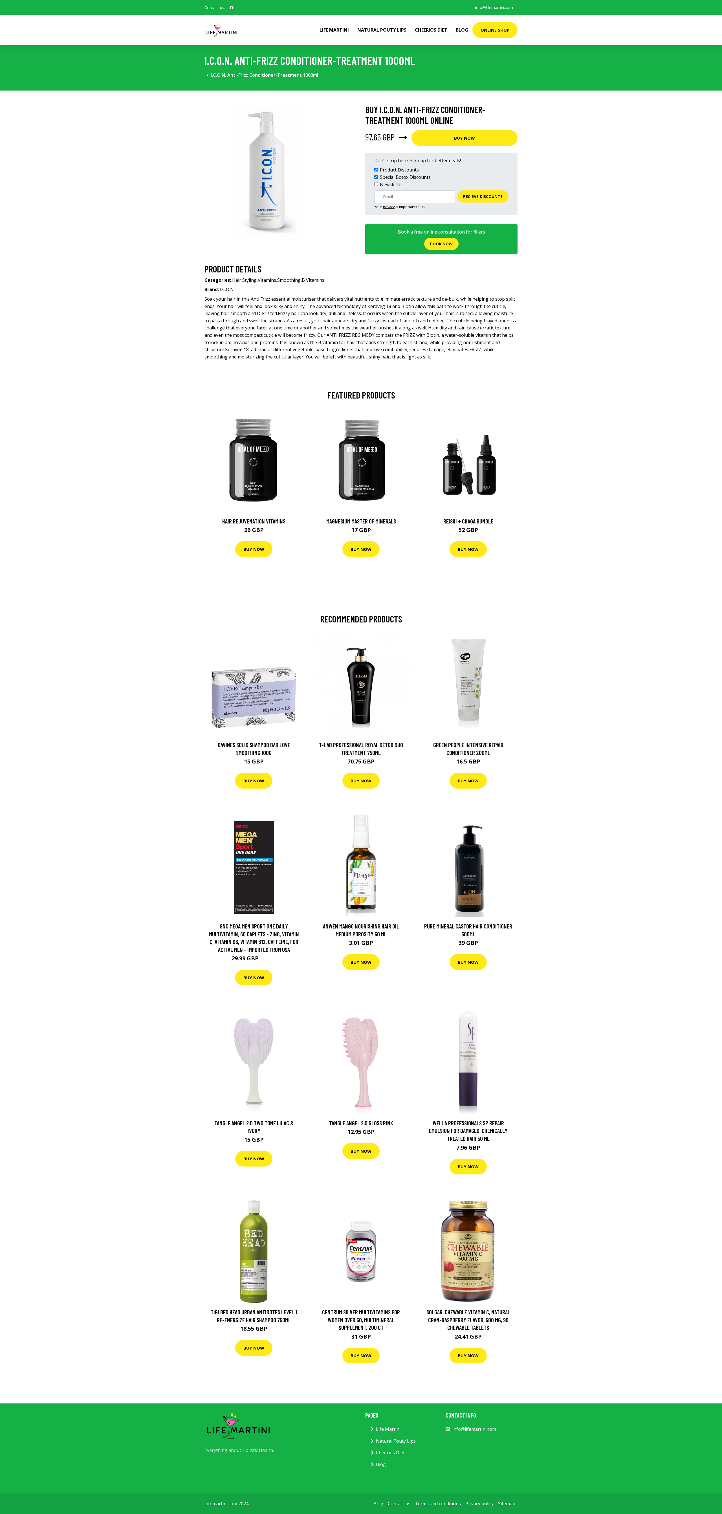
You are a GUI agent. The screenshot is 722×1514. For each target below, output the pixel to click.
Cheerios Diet (431, 30)
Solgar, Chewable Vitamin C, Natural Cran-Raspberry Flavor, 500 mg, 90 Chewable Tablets (468, 1319)
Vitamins (267, 280)
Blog (462, 30)
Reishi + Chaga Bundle (468, 521)
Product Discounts (399, 170)
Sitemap (506, 1503)
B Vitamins (313, 280)
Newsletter (391, 184)
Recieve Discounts (483, 196)
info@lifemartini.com (494, 7)
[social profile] (231, 7)
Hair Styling (244, 280)
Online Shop (495, 30)
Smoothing (289, 280)
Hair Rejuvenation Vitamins (253, 521)
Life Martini (334, 30)
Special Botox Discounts (405, 177)
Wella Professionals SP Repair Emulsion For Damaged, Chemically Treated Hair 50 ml (468, 1130)
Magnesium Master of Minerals (361, 521)
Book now (441, 244)
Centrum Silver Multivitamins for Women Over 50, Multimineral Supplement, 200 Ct (361, 1319)
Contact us (399, 1503)
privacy (389, 206)
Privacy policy (479, 1503)
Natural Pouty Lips (381, 30)
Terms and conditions (438, 1503)
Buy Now (464, 138)
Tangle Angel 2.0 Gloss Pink (361, 1122)
